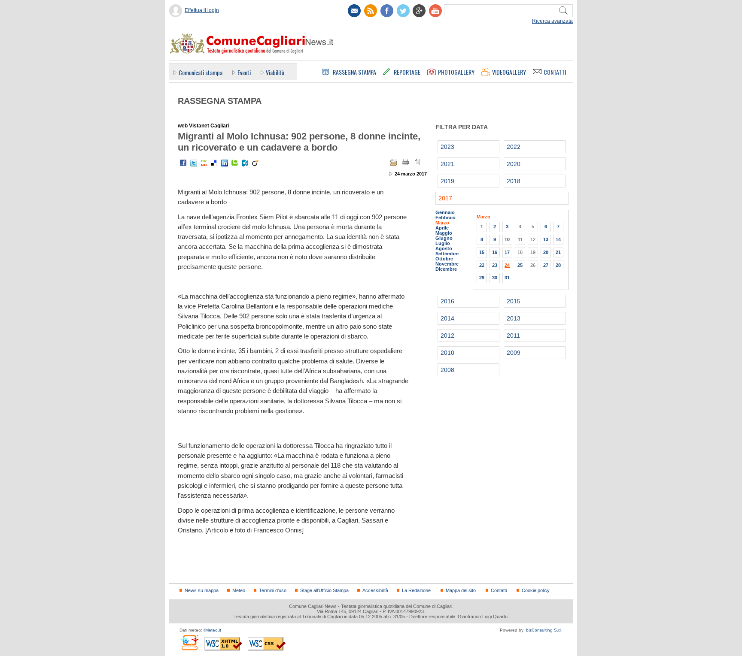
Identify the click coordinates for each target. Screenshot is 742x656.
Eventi (244, 72)
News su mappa (202, 590)
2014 (447, 318)
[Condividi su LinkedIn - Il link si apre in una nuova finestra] (224, 163)
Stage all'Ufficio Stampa (324, 590)
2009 (513, 352)
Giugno (444, 238)
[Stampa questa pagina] (405, 162)
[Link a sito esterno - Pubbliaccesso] (189, 642)
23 (494, 265)
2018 (513, 181)
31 (507, 277)
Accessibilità (375, 590)
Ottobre (444, 258)
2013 (513, 318)
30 (494, 277)
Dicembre (446, 269)
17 (507, 252)
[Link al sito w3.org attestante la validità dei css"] (267, 643)
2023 (447, 146)
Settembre (447, 253)
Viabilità (275, 72)
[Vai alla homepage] (251, 43)
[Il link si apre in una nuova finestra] (386, 10)
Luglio (442, 243)
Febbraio (445, 217)
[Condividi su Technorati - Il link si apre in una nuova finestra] (234, 163)
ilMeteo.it (212, 630)
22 (481, 265)
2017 (445, 198)
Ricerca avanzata (552, 21)
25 (520, 265)
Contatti (499, 590)
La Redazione (416, 590)
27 (545, 265)
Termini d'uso (272, 590)
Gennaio (445, 212)
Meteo (238, 590)
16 (494, 252)
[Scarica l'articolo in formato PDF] (417, 162)
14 (558, 239)
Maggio (443, 233)
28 (558, 265)
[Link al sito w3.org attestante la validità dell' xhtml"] (223, 643)
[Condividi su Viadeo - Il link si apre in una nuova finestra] (255, 163)
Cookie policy (536, 590)
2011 (513, 335)
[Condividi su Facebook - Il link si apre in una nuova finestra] (183, 163)
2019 (447, 181)
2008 (447, 369)
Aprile (442, 227)
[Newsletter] (354, 10)
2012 (447, 335)
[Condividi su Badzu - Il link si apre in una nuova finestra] (245, 163)
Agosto (443, 248)
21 (558, 252)
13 (545, 239)
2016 (447, 301)
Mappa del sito (461, 590)
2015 (513, 301)
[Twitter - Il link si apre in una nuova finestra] (193, 163)
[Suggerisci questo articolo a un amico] (393, 162)
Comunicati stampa (200, 72)
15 (481, 252)
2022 (513, 146)
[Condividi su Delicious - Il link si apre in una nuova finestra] (214, 163)
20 (545, 252)
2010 (447, 352)
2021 (447, 163)
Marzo (442, 222)
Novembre (447, 263)
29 (481, 277)
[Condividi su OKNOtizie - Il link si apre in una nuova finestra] (204, 163)
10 (507, 239)
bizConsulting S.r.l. (544, 630)
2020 (513, 163)
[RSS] (370, 10)
